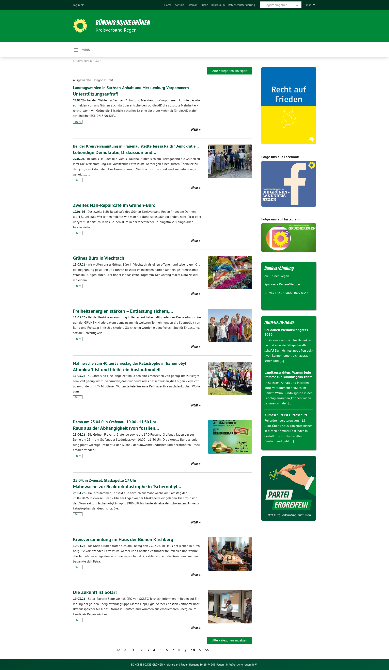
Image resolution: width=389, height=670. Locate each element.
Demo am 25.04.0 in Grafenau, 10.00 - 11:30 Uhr (114, 421)
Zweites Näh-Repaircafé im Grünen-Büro (114, 205)
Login (76, 5)
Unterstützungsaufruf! (95, 94)
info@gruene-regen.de (240, 664)
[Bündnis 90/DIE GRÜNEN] (80, 26)
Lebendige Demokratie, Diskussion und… (114, 152)
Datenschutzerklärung (241, 5)
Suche (204, 5)
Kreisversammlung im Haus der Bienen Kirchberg (123, 539)
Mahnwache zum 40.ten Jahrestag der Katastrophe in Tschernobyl (129, 363)
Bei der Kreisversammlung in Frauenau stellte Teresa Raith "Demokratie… (136, 146)
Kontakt (179, 5)
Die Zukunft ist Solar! (95, 592)
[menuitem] (167, 5)
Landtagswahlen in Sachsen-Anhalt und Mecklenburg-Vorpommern (131, 87)
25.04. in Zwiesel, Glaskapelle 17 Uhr (104, 480)
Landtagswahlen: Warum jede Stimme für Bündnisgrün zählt (288, 374)
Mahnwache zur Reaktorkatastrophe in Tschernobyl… (127, 486)
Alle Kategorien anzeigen (229, 71)
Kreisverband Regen (87, 61)
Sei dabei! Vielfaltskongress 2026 (286, 332)
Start (78, 121)
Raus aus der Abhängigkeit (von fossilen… (116, 428)
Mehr (194, 129)
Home (167, 5)
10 (193, 650)
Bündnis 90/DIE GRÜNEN (123, 22)
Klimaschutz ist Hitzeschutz (285, 415)
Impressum (218, 5)
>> (207, 650)
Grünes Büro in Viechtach (98, 258)
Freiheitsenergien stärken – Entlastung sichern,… (123, 311)
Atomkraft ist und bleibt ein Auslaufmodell (117, 369)
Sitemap (193, 5)
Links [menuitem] (308, 5)
